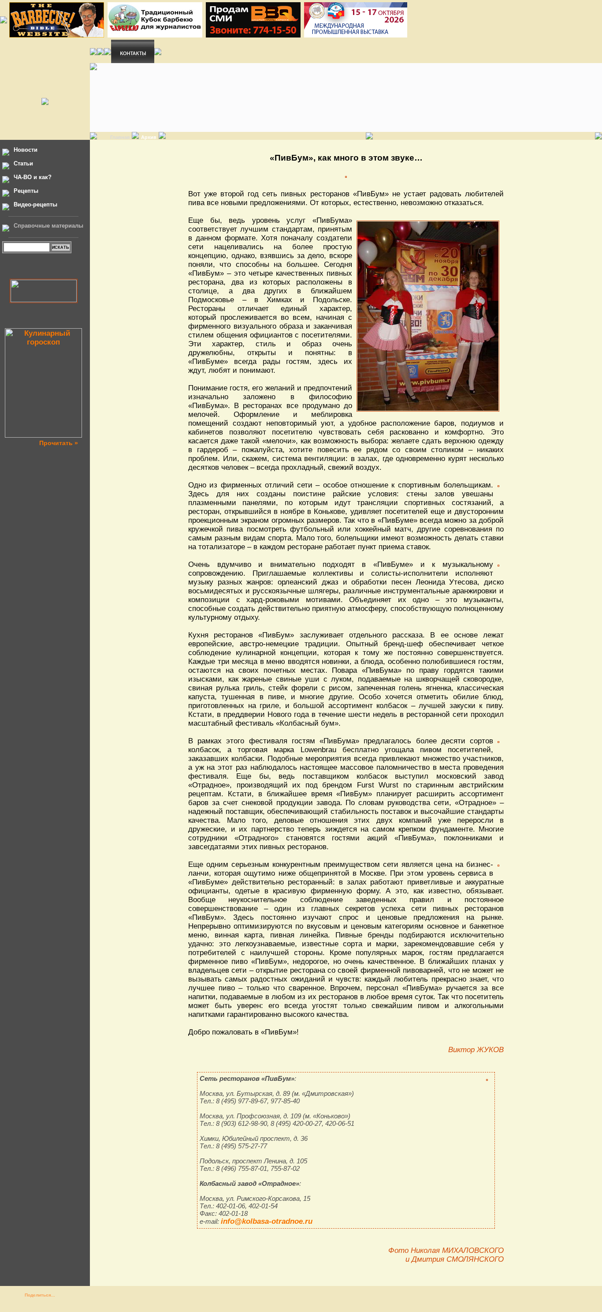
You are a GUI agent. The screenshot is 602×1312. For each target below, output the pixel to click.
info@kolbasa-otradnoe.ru (266, 1221)
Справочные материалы (48, 225)
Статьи (23, 163)
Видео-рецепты (35, 204)
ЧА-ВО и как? (33, 177)
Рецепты (26, 190)
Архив (148, 137)
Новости (25, 149)
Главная (120, 137)
